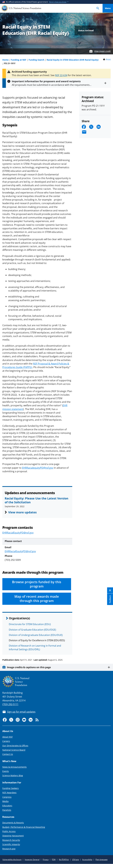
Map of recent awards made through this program (36, 598)
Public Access (9, 831)
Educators (7, 805)
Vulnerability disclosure (12, 859)
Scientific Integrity (11, 844)
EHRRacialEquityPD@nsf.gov (18, 532)
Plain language (101, 859)
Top (108, 648)
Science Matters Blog (12, 775)
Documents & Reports (13, 822)
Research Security (11, 840)
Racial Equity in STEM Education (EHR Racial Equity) (73, 59)
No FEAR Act (64, 859)
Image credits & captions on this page (29, 667)
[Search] (98, 8)
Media (5, 801)
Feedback (110, 599)
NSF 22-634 (61, 75)
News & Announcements (14, 766)
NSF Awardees (9, 792)
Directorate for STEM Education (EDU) (30, 624)
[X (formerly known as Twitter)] (11, 719)
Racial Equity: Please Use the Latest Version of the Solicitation (36, 500)
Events (5, 771)
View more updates (22, 512)
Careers (6, 741)
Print (108, 59)
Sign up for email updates (21, 711)
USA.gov (75, 859)
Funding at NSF (18, 59)
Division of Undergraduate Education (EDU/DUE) (36, 635)
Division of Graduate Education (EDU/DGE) (32, 629)
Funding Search (36, 59)
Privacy (46, 859)
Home (5, 59)
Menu (108, 8)
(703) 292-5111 (10, 704)
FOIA (54, 859)
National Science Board (13, 749)
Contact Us (7, 754)
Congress (6, 797)
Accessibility (87, 859)
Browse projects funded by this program (36, 584)
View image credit (102, 51)
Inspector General (32, 859)
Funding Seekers (10, 788)
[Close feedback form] (110, 590)
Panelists (6, 810)
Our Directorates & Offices (15, 745)
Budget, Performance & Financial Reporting (23, 827)
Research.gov (8, 848)
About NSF (7, 736)
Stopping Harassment (13, 835)
